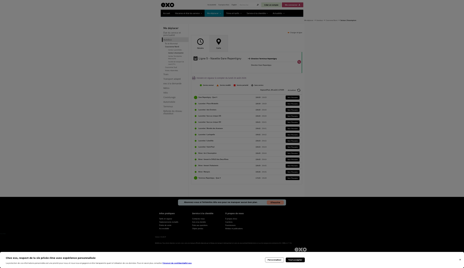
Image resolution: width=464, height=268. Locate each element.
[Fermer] (460, 259)
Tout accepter (295, 260)
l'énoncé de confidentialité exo (177, 263)
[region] (232, 260)
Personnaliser (274, 260)
